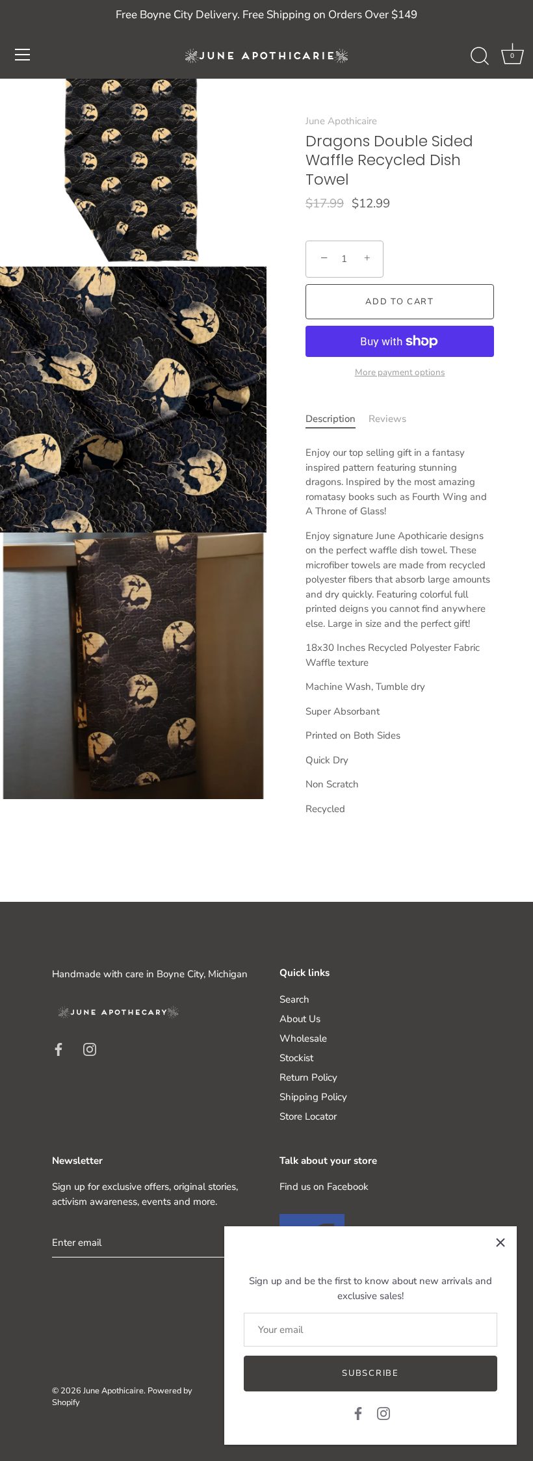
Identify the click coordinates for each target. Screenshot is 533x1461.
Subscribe (370, 1373)
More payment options (400, 372)
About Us (300, 1018)
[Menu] (22, 54)
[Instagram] (383, 1412)
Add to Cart (399, 302)
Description (331, 418)
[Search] (479, 56)
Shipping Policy (313, 1096)
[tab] (337, 419)
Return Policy (308, 1077)
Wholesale (303, 1038)
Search (294, 999)
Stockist (296, 1057)
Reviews (387, 418)
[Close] (500, 1242)
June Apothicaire (341, 120)
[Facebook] (358, 1412)
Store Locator (308, 1116)
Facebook (348, 1186)
